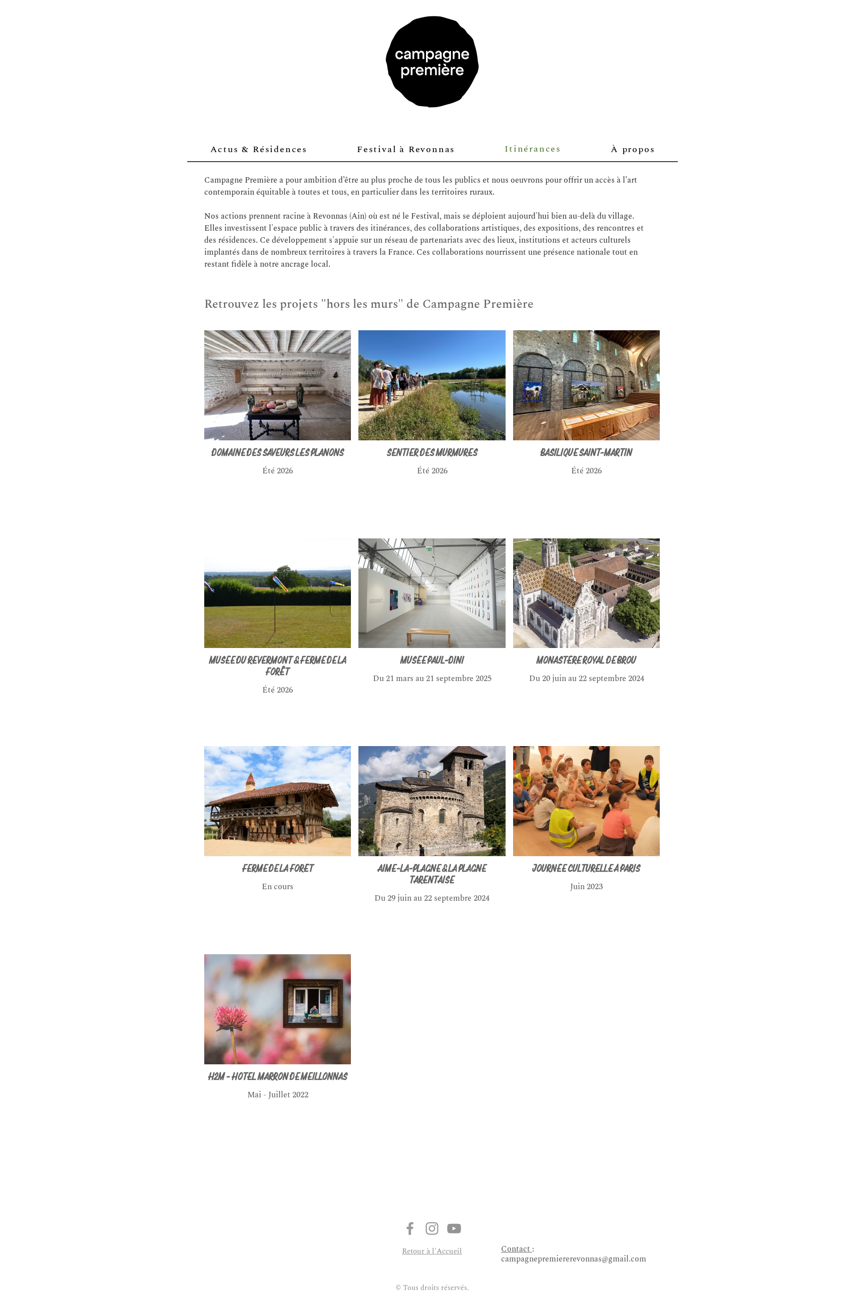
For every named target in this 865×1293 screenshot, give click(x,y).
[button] (633, 149)
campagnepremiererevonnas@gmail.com (573, 1259)
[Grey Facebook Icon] (409, 1228)
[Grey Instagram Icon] (432, 1228)
